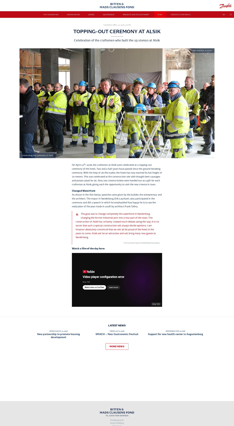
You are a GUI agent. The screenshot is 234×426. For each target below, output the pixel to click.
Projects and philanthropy (136, 14)
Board (91, 14)
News (160, 14)
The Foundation (51, 14)
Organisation (73, 14)
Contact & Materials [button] (181, 14)
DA (224, 14)
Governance (109, 14)
